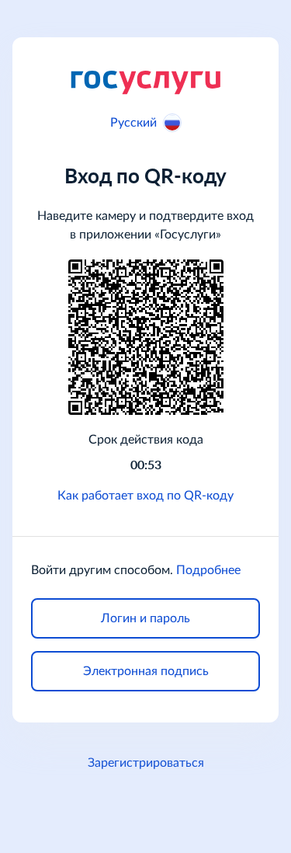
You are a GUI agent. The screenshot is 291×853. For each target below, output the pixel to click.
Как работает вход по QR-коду (145, 495)
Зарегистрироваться (146, 763)
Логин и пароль (145, 618)
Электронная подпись (146, 671)
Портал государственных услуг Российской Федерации (145, 81)
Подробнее (208, 570)
